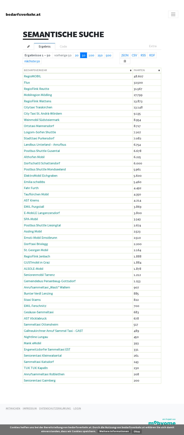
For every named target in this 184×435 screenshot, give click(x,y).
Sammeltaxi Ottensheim (41, 324)
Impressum (30, 408)
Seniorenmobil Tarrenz (39, 274)
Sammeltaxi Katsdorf (39, 361)
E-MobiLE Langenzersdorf (42, 213)
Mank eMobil (32, 343)
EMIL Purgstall (34, 206)
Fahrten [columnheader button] (139, 70)
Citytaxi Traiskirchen (38, 107)
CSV (134, 55)
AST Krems (31, 200)
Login (77, 408)
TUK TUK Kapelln (36, 368)
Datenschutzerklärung (55, 408)
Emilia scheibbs (34, 182)
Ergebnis (44, 46)
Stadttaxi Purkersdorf (39, 138)
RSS (143, 55)
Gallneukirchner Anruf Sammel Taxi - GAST (53, 330)
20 (77, 55)
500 (108, 55)
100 (91, 55)
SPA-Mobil (31, 219)
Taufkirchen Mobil (36, 194)
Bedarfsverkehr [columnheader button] (35, 70)
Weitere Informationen (114, 431)
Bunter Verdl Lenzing (38, 293)
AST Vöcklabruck (35, 318)
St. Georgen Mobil (36, 250)
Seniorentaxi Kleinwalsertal (43, 355)
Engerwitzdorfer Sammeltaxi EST (47, 349)
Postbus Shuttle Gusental (42, 150)
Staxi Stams (32, 299)
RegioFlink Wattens (37, 101)
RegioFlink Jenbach (37, 256)
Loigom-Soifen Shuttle (40, 132)
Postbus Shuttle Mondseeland (45, 169)
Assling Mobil (33, 231)
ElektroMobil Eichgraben (41, 175)
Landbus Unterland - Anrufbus (45, 144)
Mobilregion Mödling (38, 95)
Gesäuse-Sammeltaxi (39, 312)
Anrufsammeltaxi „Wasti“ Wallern (47, 287)
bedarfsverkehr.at (23, 14)
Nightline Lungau (36, 336)
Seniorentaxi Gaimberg (40, 380)
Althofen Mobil (34, 157)
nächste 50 (32, 61)
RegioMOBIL (32, 76)
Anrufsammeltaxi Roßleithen (44, 374)
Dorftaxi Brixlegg (36, 244)
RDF (152, 55)
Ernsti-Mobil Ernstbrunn (40, 237)
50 (83, 55)
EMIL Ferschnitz (35, 305)
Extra (153, 46)
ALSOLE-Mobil (33, 268)
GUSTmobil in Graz (37, 262)
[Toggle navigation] (173, 14)
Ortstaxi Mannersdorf (39, 126)
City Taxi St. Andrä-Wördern (43, 113)
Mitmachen (13, 408)
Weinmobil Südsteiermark (41, 119)
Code (63, 46)
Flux (27, 82)
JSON (124, 55)
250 (100, 55)
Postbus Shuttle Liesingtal (42, 225)
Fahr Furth (31, 188)
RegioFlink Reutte (36, 88)
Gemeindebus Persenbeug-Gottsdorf (50, 281)
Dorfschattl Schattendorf (42, 163)
